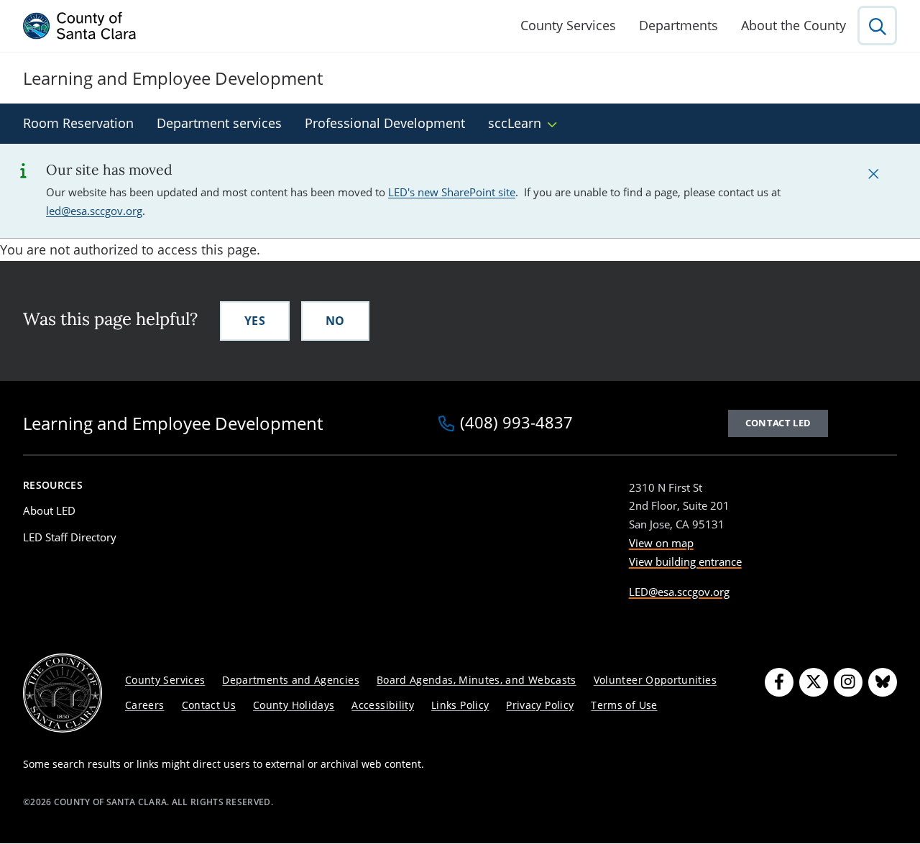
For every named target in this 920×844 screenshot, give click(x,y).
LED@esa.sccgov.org (679, 591)
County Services (568, 25)
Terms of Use (624, 705)
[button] (873, 173)
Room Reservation (78, 123)
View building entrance (685, 561)
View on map (661, 543)
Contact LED (778, 422)
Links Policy (460, 705)
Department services (219, 123)
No (335, 321)
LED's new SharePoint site (451, 192)
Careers (145, 705)
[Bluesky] (882, 682)
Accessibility (382, 705)
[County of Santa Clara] (80, 26)
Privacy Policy (540, 705)
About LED (49, 510)
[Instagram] (848, 682)
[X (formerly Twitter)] (813, 682)
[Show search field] (877, 25)
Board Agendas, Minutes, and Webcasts (476, 680)
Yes (254, 321)
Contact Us (209, 705)
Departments (678, 25)
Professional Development (385, 123)
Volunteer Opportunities (655, 680)
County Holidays (293, 705)
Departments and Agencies (290, 680)
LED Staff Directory (69, 537)
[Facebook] (779, 682)
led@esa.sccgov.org (94, 210)
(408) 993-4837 (516, 423)
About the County (793, 25)
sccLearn (514, 123)
